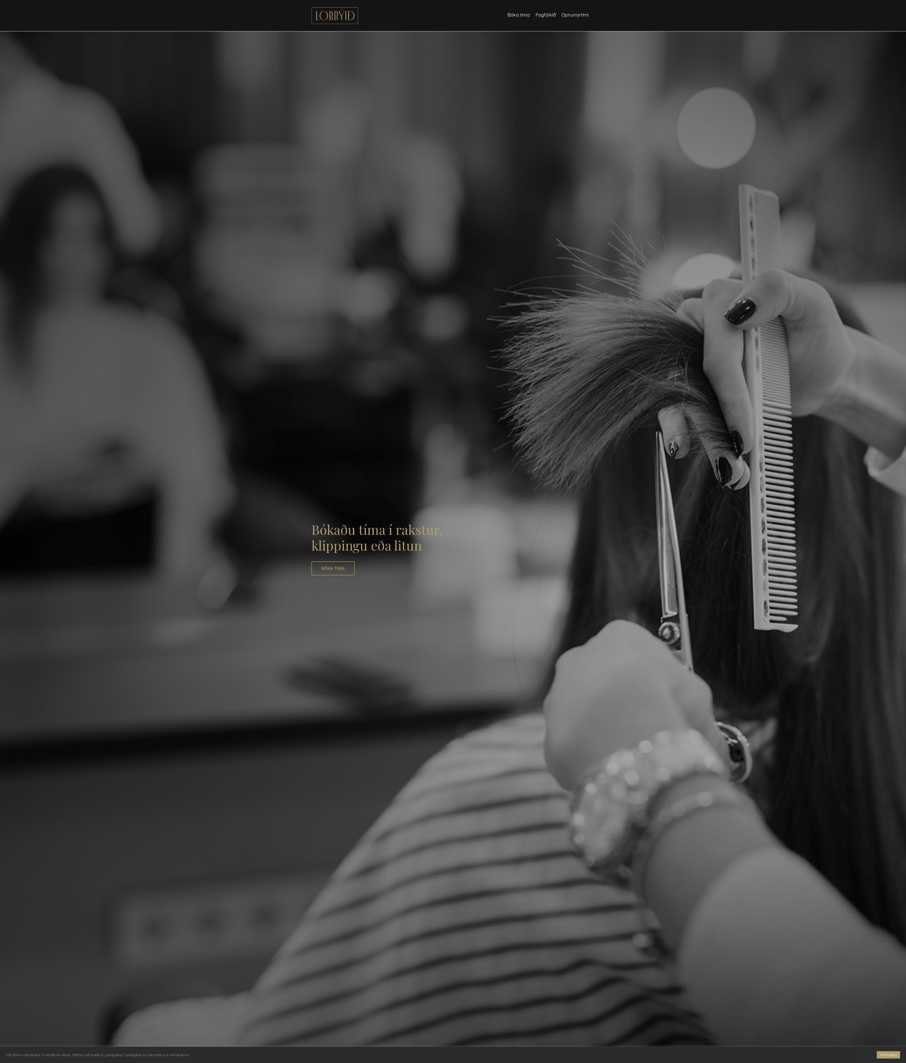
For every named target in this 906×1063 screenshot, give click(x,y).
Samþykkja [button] (888, 1055)
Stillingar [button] (866, 1055)
